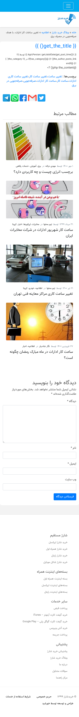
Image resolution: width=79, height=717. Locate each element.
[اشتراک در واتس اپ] (14, 98)
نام (73, 448)
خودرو (31, 288)
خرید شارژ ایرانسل (58, 543)
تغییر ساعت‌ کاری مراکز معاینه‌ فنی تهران (43, 294)
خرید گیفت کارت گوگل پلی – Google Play (45, 622)
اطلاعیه (45, 33)
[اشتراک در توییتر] (41, 98)
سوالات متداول (59, 671)
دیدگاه (71, 401)
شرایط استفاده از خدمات (18, 697)
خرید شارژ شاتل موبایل (55, 562)
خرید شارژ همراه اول (56, 549)
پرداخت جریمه (60, 635)
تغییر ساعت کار (38, 76)
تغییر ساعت (55, 76)
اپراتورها (27, 224)
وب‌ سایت (70, 480)
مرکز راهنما (61, 678)
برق (39, 166)
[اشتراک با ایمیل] (32, 98)
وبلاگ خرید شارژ (60, 33)
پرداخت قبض (60, 608)
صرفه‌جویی (29, 81)
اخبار (20, 224)
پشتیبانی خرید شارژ (57, 651)
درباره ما (63, 665)
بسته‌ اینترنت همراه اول (55, 579)
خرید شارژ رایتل (59, 556)
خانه (74, 33)
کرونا (14, 224)
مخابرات (35, 224)
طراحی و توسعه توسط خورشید (57, 704)
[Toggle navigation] (68, 6)
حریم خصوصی (44, 697)
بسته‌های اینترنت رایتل (55, 592)
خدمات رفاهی (22, 166)
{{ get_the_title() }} (55, 46)
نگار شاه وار (44, 346)
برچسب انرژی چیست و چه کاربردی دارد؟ (43, 172)
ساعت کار (62, 81)
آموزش (33, 166)
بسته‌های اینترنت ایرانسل (54, 585)
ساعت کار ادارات (46, 81)
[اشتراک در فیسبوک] (23, 98)
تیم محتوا (48, 224)
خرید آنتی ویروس (58, 628)
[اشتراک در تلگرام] (6, 98)
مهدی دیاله (50, 166)
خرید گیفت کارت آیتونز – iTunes (50, 615)
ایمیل (72, 464)
